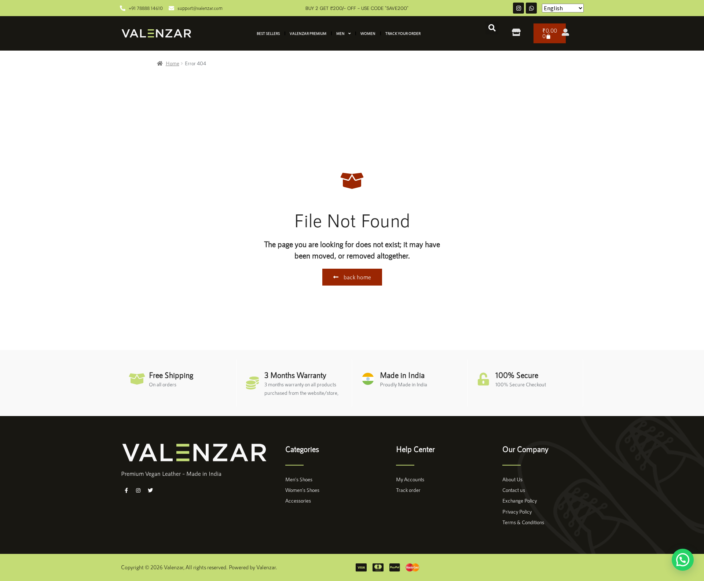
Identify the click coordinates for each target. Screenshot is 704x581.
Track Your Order (403, 33)
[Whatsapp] (531, 8)
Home (172, 63)
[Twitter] (150, 490)
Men (340, 33)
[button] (492, 27)
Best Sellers (268, 33)
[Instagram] (518, 8)
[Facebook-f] (126, 490)
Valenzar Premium (308, 33)
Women (367, 33)
